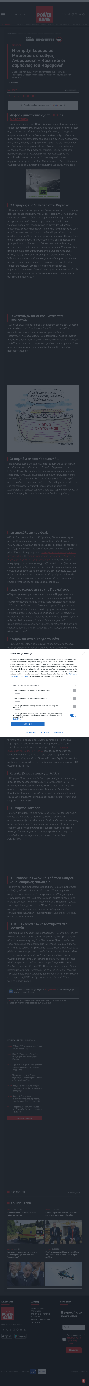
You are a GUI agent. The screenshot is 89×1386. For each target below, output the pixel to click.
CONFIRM (28, 724)
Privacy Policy (58, 732)
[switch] (73, 690)
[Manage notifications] (83, 1381)
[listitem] (44, 685)
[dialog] (44, 693)
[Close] (84, 654)
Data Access (44, 732)
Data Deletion (31, 732)
